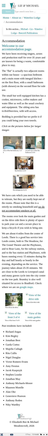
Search (8, 12)
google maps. (27, 287)
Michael (24, 29)
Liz (31, 29)
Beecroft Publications (28, 33)
